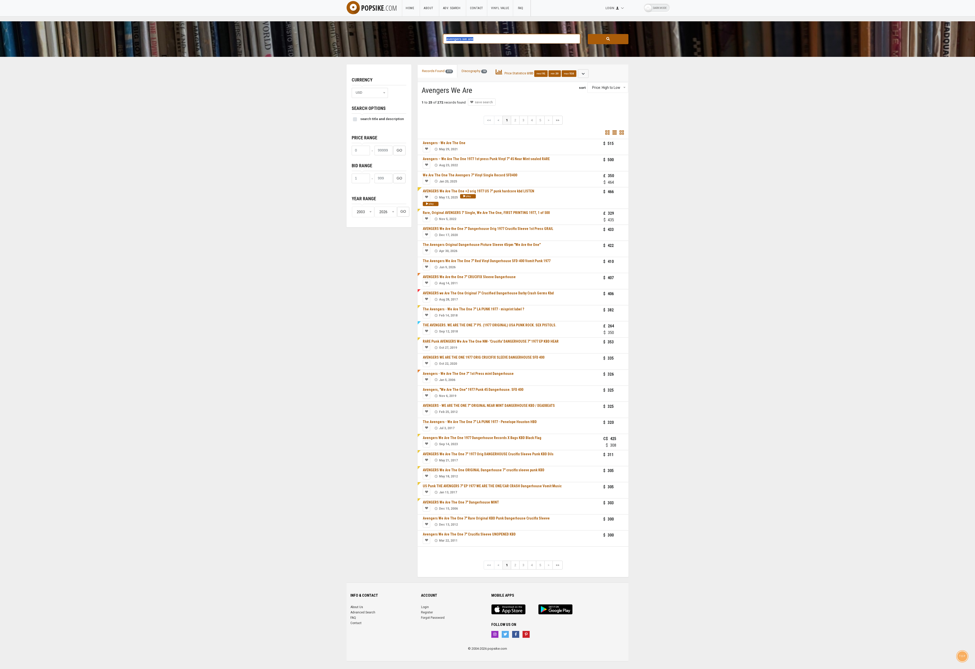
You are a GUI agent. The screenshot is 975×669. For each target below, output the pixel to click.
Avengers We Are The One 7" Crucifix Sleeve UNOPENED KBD (469, 534)
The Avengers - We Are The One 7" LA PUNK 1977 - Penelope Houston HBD (480, 422)
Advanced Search (362, 612)
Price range (364, 137)
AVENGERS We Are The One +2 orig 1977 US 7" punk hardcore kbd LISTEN (478, 191)
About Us (356, 607)
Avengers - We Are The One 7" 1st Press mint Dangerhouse (468, 374)
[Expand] (583, 73)
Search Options (369, 108)
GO (399, 150)
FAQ (522, 8)
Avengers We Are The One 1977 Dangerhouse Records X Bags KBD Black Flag (482, 438)
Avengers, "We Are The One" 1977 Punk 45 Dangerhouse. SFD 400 (473, 390)
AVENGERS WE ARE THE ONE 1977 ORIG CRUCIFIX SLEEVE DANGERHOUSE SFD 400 (483, 357)
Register (427, 612)
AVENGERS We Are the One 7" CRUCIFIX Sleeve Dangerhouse (469, 277)
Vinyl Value (500, 8)
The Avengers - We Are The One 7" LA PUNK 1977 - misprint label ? (473, 309)
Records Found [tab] (436, 71)
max (569, 73)
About (429, 8)
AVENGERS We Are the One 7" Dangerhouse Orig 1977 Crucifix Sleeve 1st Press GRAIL (488, 229)
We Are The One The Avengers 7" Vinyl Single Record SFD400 (470, 175)
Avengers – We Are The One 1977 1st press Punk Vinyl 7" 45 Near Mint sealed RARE (486, 159)
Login (425, 607)
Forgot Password (433, 618)
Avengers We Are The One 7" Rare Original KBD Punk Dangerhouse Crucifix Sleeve (486, 518)
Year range (364, 198)
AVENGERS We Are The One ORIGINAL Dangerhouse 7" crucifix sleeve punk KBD (483, 470)
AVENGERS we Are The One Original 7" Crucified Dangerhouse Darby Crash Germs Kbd (488, 293)
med (541, 73)
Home (411, 8)
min (555, 73)
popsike (379, 8)
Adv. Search (452, 8)
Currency (362, 79)
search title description (382, 119)
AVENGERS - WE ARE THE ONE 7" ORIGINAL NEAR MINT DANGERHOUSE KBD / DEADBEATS (489, 406)
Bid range (362, 165)
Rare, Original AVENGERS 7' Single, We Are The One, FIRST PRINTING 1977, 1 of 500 (486, 213)
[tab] (542, 73)
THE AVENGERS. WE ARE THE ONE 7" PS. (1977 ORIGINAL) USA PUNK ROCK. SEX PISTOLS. (489, 325)
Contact (476, 8)
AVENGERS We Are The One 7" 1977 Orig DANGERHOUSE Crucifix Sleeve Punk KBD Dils (488, 454)
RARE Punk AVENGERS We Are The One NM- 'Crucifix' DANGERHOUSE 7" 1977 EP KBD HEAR (491, 341)
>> (557, 120)
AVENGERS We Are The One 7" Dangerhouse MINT (461, 502)
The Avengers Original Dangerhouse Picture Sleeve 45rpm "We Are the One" (482, 245)
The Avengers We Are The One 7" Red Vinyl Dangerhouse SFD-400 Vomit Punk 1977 (486, 261)
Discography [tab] (474, 71)
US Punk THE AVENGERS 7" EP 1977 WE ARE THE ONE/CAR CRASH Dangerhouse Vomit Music (492, 486)
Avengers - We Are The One (444, 143)
